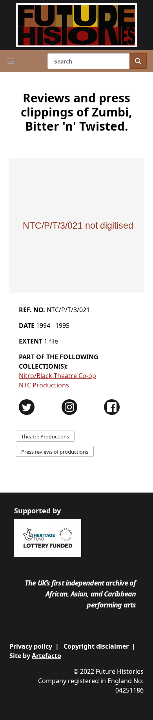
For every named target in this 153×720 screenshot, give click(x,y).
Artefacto (46, 655)
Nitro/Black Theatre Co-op (57, 375)
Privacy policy (30, 646)
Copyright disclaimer (96, 646)
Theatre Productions (45, 436)
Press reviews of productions (54, 451)
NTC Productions (44, 385)
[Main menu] (11, 61)
